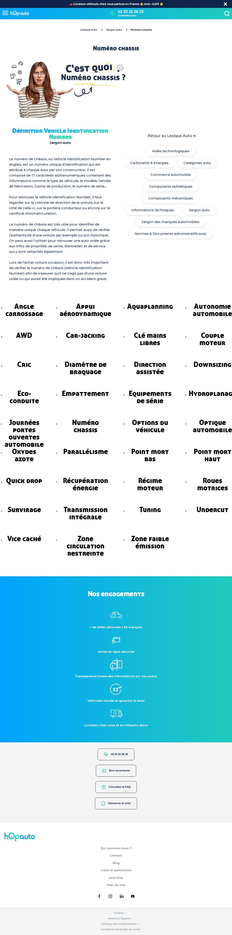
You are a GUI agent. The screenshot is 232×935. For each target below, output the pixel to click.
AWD (24, 335)
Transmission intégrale (85, 513)
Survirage (24, 509)
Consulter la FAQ (119, 786)
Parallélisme (85, 451)
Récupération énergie (85, 484)
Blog (116, 863)
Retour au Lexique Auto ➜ (172, 136)
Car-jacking (85, 335)
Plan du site (116, 885)
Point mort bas (150, 455)
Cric (24, 364)
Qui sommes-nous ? (116, 848)
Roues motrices (212, 484)
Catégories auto (197, 163)
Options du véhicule (150, 426)
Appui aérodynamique (85, 310)
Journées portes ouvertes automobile (24, 433)
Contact (116, 855)
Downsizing (212, 364)
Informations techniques (152, 210)
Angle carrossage (24, 310)
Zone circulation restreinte (85, 545)
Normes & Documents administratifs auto (171, 233)
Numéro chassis (85, 426)
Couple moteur (212, 339)
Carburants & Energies (149, 163)
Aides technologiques (170, 151)
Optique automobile (212, 426)
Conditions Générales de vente (120, 929)
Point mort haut (212, 455)
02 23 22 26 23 (130, 11)
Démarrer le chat (119, 803)
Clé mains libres (150, 339)
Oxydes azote (24, 455)
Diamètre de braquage (85, 368)
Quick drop (24, 480)
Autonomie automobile (212, 310)
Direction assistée (150, 368)
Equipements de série (150, 397)
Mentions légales (119, 918)
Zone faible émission (150, 542)
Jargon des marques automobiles (171, 222)
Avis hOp (116, 877)
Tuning (150, 509)
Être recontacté (119, 770)
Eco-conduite (24, 397)
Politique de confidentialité (118, 923)
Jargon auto (114, 29)
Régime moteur (150, 484)
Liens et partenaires (116, 870)
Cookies (119, 913)
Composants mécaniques (170, 198)
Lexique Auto (88, 29)
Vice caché (24, 538)
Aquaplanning (150, 306)
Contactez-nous (127, 15)
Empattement (85, 393)
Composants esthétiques (170, 186)
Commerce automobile (170, 174)
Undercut (212, 509)
